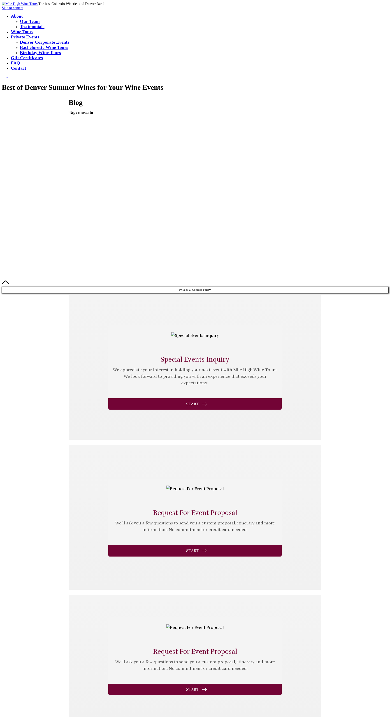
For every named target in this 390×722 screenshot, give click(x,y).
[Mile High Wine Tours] (20, 4)
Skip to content (12, 8)
